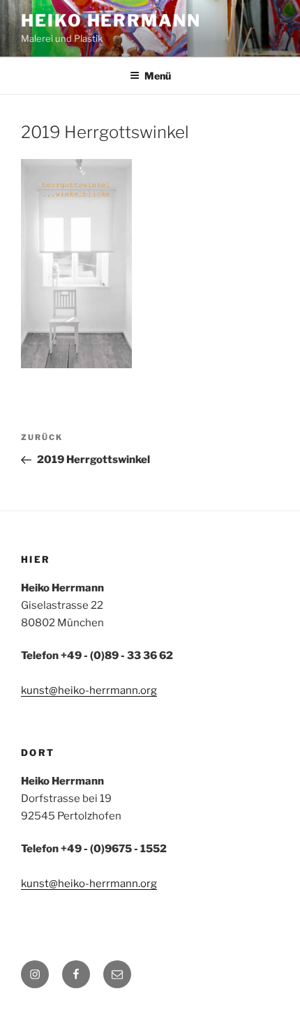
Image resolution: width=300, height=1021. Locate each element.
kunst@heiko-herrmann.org (89, 690)
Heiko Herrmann (111, 20)
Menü (157, 76)
